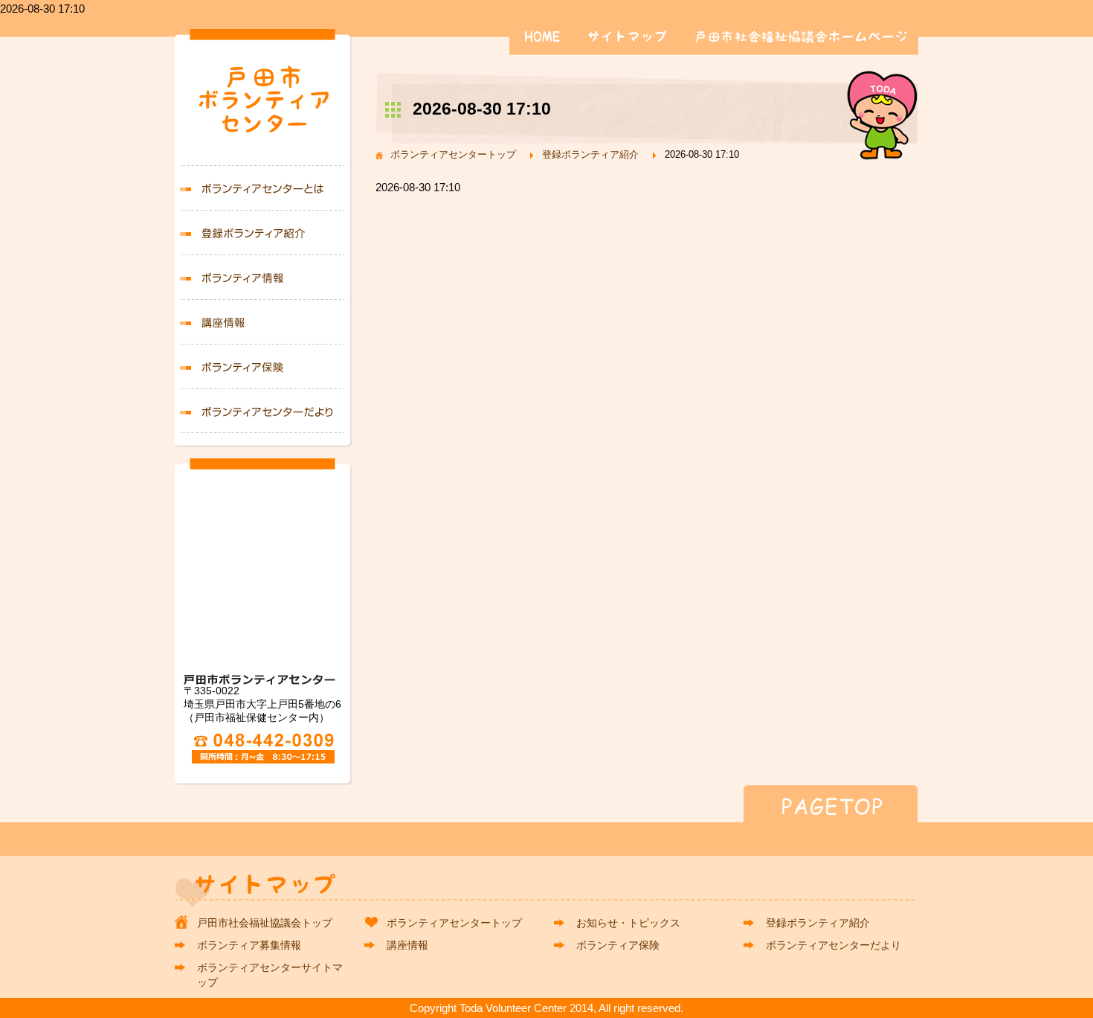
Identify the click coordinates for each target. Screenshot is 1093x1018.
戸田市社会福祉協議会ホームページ (802, 36)
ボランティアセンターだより (263, 410)
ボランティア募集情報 (263, 276)
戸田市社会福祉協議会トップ (264, 923)
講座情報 (263, 321)
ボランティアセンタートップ (453, 154)
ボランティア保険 (263, 366)
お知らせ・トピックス (628, 923)
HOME (542, 36)
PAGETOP (546, 803)
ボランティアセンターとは (263, 187)
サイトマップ (631, 36)
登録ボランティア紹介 (590, 154)
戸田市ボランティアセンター (263, 104)
